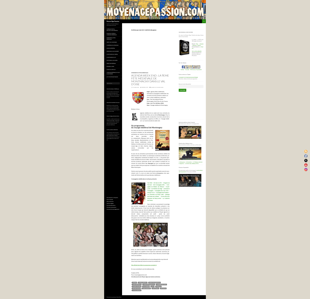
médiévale (158, 286)
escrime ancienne (137, 286)
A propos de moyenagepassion (113, 209)
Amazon (201, 44)
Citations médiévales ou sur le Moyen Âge (113, 73)
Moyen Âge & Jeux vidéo (112, 60)
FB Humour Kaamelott (196, 69)
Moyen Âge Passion (113, 21)
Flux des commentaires (111, 207)
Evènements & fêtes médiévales (111, 38)
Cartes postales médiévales (112, 129)
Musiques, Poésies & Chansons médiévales (112, 34)
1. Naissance (182, 162)
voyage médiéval (137, 290)
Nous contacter (110, 199)
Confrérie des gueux (161, 284)
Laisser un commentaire (157, 87)
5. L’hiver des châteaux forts (192, 163)
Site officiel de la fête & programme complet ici (144, 265)
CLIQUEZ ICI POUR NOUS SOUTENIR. (188, 77)
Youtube (187, 69)
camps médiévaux (137, 284)
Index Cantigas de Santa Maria (113, 116)
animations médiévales (154, 282)
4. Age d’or (181, 163)
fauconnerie (146, 286)
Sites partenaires (110, 201)
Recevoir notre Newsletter (185, 84)
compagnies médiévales (148, 284)
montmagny (155, 288)
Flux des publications (111, 205)
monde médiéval (146, 288)
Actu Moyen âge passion (112, 76)
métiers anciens (136, 288)
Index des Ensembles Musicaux (113, 102)
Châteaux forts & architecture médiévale (112, 30)
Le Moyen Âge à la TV (111, 57)
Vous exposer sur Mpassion (112, 197)
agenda (134, 282)
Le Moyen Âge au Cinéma (112, 54)
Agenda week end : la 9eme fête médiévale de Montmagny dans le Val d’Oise (150, 80)
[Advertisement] (149, 53)
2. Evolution (189, 162)
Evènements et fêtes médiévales (139, 72)
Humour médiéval (111, 48)
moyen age (163, 288)
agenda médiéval (143, 282)
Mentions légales (110, 203)
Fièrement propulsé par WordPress (114, 297)
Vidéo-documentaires (112, 42)
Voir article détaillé (196, 51)
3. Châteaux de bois (197, 162)
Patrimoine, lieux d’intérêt (113, 51)
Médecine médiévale (111, 63)
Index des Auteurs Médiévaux (113, 89)
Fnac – (197, 44)
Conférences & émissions (112, 45)
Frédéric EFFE (144, 87)
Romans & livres (110, 66)
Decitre (199, 45)
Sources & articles (111, 69)
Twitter (182, 69)
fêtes (152, 286)
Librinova (194, 45)
